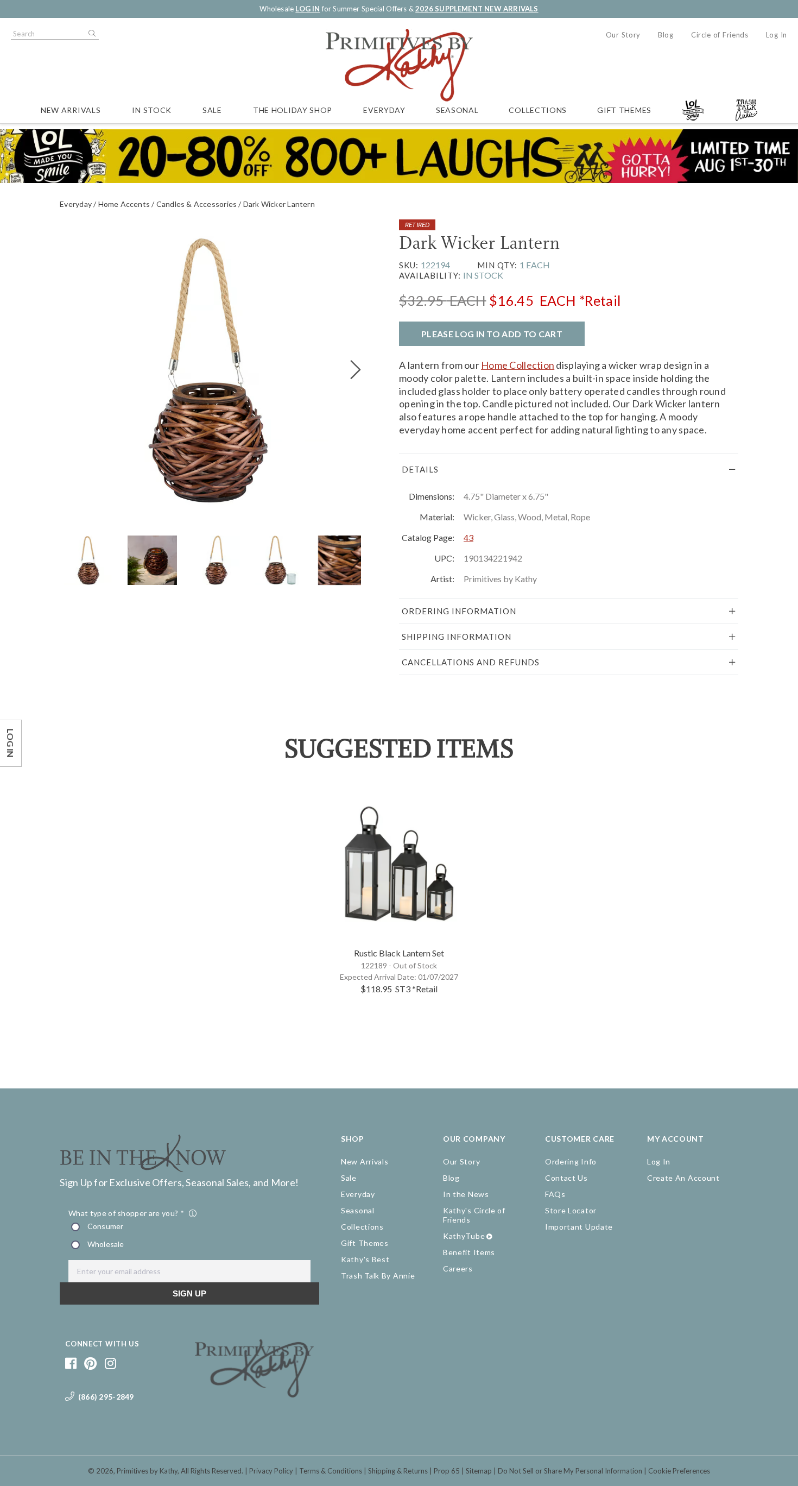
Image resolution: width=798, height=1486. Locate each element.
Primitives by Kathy (147, 1470)
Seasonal (457, 110)
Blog (666, 34)
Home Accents (124, 204)
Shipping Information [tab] (456, 636)
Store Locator (571, 1210)
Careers (458, 1268)
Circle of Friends (720, 34)
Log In (776, 34)
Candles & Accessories (196, 204)
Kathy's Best (365, 1259)
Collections (538, 110)
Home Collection (517, 365)
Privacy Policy (271, 1470)
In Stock (152, 110)
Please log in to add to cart (491, 334)
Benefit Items (469, 1252)
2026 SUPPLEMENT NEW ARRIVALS (476, 8)
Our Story (623, 34)
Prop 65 (447, 1470)
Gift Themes (624, 110)
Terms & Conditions (330, 1470)
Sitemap (479, 1470)
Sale (212, 110)
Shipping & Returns (398, 1470)
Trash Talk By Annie (378, 1275)
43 (468, 537)
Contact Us (566, 1177)
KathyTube (464, 1236)
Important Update (579, 1226)
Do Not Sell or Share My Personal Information (570, 1470)
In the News (466, 1194)
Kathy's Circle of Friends (474, 1215)
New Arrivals (70, 110)
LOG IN (307, 8)
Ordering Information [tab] (459, 611)
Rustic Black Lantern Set (399, 953)
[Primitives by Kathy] (254, 1394)
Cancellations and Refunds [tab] (471, 662)
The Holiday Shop (292, 110)
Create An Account (683, 1177)
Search (91, 34)
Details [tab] (420, 469)
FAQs (555, 1194)
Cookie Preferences (679, 1470)
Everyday (384, 110)
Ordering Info (571, 1161)
